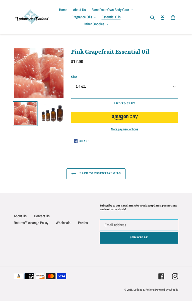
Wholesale (63, 222)
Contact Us (42, 216)
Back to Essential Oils (100, 173)
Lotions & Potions (144, 290)
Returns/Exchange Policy (31, 222)
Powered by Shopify (166, 290)
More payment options (124, 129)
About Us (20, 216)
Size (74, 76)
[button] (124, 117)
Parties (83, 222)
